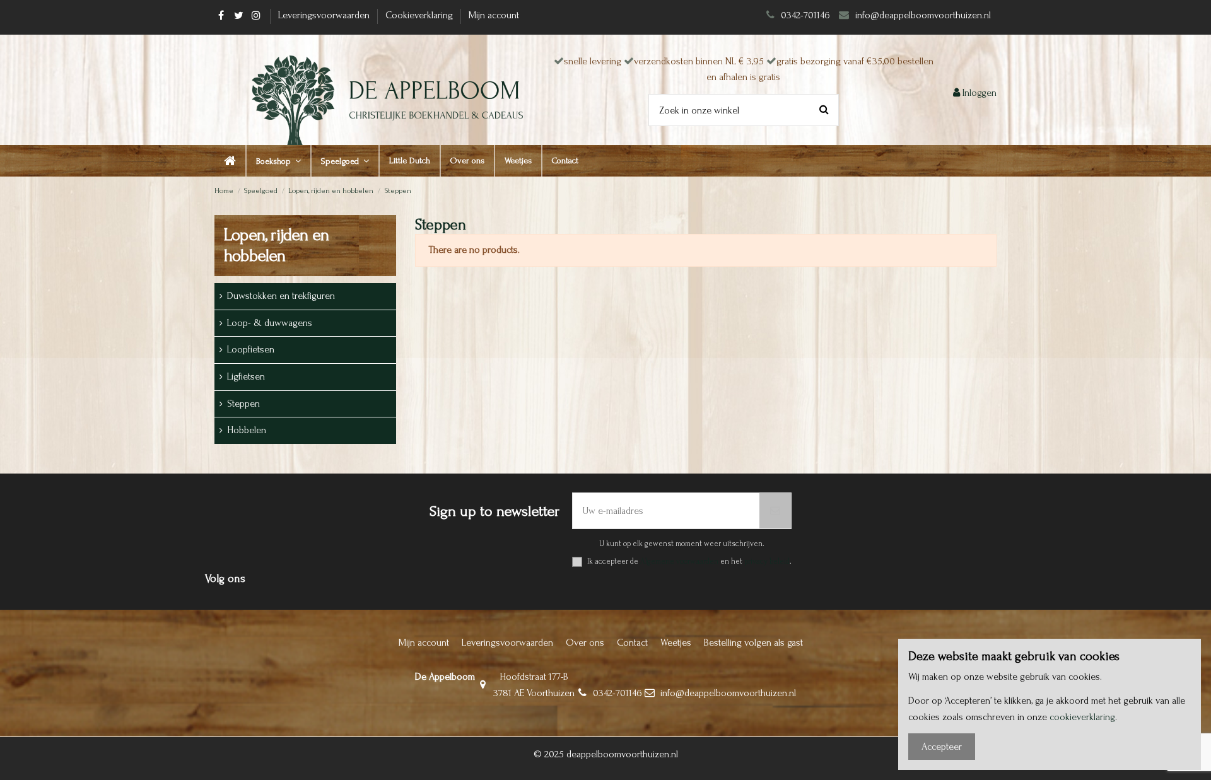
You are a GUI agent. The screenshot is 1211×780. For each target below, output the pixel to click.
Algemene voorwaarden (679, 561)
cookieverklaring (1082, 717)
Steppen (243, 403)
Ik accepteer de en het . (689, 561)
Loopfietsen (250, 349)
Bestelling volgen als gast (753, 642)
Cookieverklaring (420, 15)
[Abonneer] (775, 510)
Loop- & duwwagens (269, 323)
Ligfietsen (246, 376)
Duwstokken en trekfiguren (281, 295)
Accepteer (941, 746)
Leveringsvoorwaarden (325, 15)
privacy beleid (767, 561)
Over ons (585, 642)
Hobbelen (246, 430)
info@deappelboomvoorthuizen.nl (924, 15)
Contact (632, 642)
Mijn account (494, 15)
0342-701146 (805, 15)
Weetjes (675, 642)
